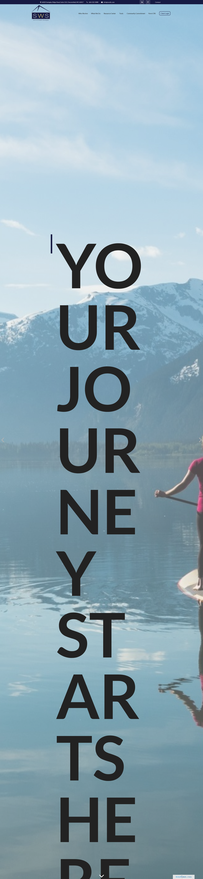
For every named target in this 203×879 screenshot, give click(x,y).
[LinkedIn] (142, 2)
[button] (83, 13)
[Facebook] (147, 2)
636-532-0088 (93, 2)
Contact (158, 2)
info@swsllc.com (109, 2)
